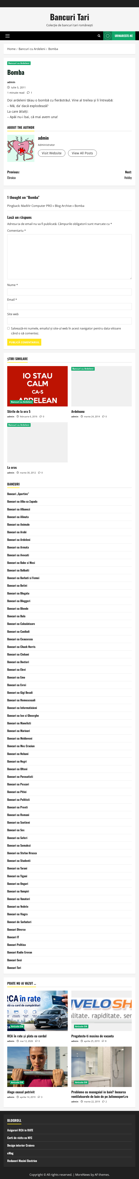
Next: (128, 175)
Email (12, 300)
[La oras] (37, 442)
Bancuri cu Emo (16, 677)
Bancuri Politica (16, 944)
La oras (12, 467)
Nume (12, 285)
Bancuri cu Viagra (17, 914)
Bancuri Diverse (16, 929)
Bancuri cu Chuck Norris (21, 646)
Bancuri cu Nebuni (17, 754)
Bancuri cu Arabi (16, 532)
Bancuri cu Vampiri (18, 891)
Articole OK (17, 1026)
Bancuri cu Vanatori (18, 899)
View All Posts (82, 153)
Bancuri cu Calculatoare (21, 623)
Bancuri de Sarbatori (19, 922)
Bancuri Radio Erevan (19, 952)
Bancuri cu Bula (16, 616)
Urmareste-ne (124, 36)
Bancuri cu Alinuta (18, 517)
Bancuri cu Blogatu (18, 593)
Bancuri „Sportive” (18, 494)
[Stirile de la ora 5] (37, 386)
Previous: (13, 175)
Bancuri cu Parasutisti (20, 776)
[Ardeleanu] (101, 386)
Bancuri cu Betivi (17, 585)
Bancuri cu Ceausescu (20, 639)
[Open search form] (99, 35)
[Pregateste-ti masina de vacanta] (101, 1011)
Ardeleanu (78, 411)
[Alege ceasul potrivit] (37, 1067)
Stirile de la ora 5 (18, 411)
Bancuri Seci (14, 960)
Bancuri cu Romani (18, 815)
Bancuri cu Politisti (18, 799)
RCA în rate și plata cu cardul (27, 1036)
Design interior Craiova (20, 1145)
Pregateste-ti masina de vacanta (92, 1036)
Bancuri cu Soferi (17, 838)
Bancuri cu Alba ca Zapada (22, 501)
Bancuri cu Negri (17, 761)
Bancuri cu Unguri (17, 883)
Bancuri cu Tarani (17, 868)
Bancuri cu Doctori (18, 662)
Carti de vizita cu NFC (19, 1138)
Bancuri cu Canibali (18, 631)
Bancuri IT (13, 937)
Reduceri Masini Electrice (22, 1161)
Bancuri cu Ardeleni (19, 63)
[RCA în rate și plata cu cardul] (37, 1011)
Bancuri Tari (69, 17)
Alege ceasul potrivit (21, 1092)
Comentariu (16, 231)
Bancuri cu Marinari (18, 731)
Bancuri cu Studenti (18, 860)
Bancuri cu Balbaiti (18, 570)
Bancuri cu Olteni (17, 769)
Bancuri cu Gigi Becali (20, 692)
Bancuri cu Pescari (18, 784)
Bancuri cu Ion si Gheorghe (23, 715)
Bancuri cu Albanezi (18, 509)
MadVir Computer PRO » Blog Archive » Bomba (52, 206)
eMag (10, 1153)
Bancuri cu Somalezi (19, 845)
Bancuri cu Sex (15, 830)
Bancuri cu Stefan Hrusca (22, 853)
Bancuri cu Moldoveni (19, 738)
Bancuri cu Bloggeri (18, 601)
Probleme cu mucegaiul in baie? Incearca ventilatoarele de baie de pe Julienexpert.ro (99, 1094)
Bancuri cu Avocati (18, 555)
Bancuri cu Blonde (17, 608)
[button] (7, 36)
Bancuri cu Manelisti (19, 723)
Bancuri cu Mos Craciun (21, 746)
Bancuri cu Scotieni (18, 822)
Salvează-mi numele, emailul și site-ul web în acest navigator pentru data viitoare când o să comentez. (66, 330)
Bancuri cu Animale (18, 524)
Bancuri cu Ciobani (18, 654)
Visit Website (52, 153)
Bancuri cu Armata (18, 547)
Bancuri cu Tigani (17, 876)
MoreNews (82, 1175)
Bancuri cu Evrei (16, 685)
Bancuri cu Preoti (17, 807)
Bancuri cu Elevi (16, 669)
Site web (13, 314)
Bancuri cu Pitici (16, 792)
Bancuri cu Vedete (17, 906)
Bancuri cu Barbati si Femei (23, 578)
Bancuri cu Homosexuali (21, 700)
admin (11, 82)
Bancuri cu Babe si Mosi (21, 562)
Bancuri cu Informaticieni (22, 708)
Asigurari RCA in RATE (20, 1130)
